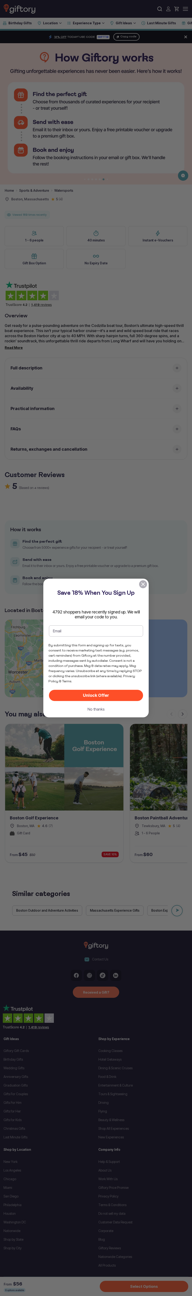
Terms (66, 681)
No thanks (96, 709)
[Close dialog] (143, 584)
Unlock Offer (96, 695)
